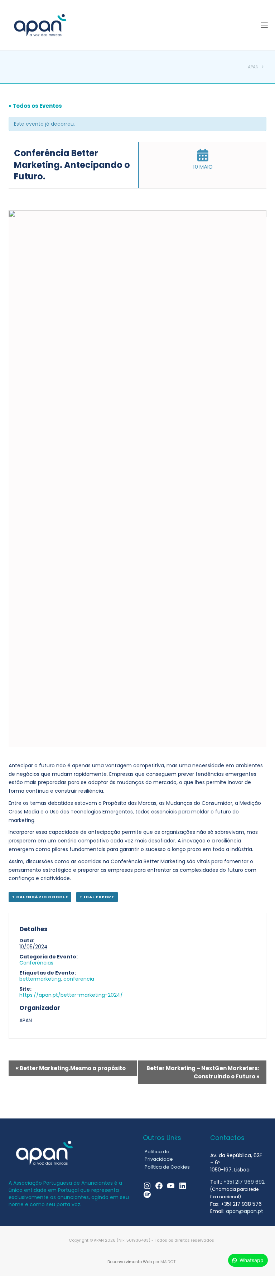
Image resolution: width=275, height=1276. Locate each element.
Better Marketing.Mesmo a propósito (71, 1068)
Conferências (36, 962)
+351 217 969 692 (244, 1181)
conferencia (78, 978)
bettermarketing (40, 978)
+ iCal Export (97, 897)
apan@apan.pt (244, 1211)
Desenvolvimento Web (129, 1262)
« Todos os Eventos (35, 106)
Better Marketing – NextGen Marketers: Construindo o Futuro (202, 1072)
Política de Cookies (167, 1167)
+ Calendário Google (40, 897)
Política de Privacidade (159, 1155)
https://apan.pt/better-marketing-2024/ (71, 995)
